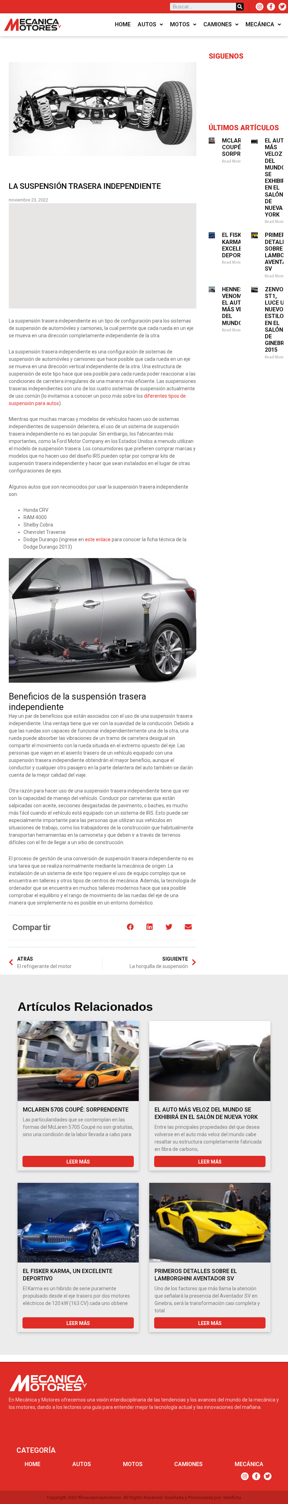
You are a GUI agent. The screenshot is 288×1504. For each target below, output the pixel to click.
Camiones (217, 24)
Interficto (232, 1497)
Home (123, 24)
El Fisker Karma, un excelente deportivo (238, 245)
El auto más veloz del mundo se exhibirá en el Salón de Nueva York (206, 1113)
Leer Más (78, 1162)
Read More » (233, 161)
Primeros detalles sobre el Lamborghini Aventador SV (196, 1275)
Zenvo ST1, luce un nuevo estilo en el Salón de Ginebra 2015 (276, 319)
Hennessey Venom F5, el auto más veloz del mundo (238, 306)
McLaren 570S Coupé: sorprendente (76, 1109)
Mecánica (260, 24)
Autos (147, 24)
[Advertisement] (102, 256)
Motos (180, 24)
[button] (130, 927)
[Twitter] (282, 7)
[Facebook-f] (271, 7)
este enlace (98, 539)
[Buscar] (240, 7)
